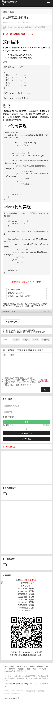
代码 (26, 339)
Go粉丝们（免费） (35, 655)
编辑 (4, 355)
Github (32, 666)
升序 (17, 339)
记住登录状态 (9, 417)
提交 (45, 389)
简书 (18, 289)
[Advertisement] (20, 467)
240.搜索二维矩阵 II (23, 296)
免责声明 (12, 669)
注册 (11, 425)
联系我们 (21, 669)
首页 (5, 11)
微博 (13, 311)
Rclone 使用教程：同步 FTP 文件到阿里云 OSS (27, 332)
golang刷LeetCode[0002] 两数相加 (22, 330)
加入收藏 (6, 311)
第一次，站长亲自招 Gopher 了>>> (18, 33)
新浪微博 (40, 666)
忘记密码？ (46, 425)
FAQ (12, 666)
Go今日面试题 (10, 446)
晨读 (25, 666)
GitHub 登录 (27, 433)
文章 (12, 11)
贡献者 (18, 666)
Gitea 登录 (27, 438)
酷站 (34, 669)
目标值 (46, 339)
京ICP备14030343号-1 (12, 698)
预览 (12, 355)
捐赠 (28, 669)
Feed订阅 (42, 669)
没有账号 (38, 350)
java (36, 339)
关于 (6, 666)
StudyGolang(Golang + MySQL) (24, 683)
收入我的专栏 (13, 321)
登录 (23, 350)
